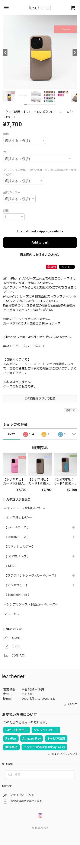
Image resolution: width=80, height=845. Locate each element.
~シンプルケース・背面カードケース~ (31, 604)
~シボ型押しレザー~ (18, 517)
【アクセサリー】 (16, 585)
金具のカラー (11, 192)
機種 (6, 134)
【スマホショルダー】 (19, 546)
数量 (6, 210)
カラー (7, 152)
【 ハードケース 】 (17, 527)
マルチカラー (13, 614)
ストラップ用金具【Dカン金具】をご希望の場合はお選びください (39, 172)
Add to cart (40, 242)
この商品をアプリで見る (40, 398)
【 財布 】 (11, 566)
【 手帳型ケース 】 (18, 537)
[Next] (75, 52)
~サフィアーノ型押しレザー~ (24, 508)
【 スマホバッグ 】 (17, 556)
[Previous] (5, 52)
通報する (70, 410)
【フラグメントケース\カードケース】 (31, 575)
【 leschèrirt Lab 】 (17, 595)
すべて (12, 434)
